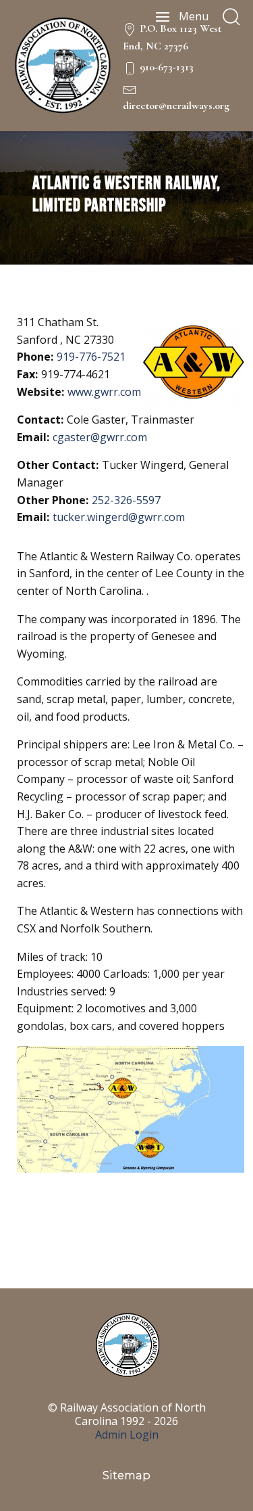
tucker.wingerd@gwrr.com (119, 517)
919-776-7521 (91, 356)
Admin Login (127, 1434)
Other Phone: (52, 500)
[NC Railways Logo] (61, 65)
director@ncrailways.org (176, 105)
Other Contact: (58, 464)
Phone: (35, 356)
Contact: (40, 419)
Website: (40, 391)
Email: (33, 437)
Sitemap (126, 1475)
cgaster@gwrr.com (100, 437)
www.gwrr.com (104, 391)
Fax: (27, 374)
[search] (231, 17)
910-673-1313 (167, 67)
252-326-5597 (126, 500)
